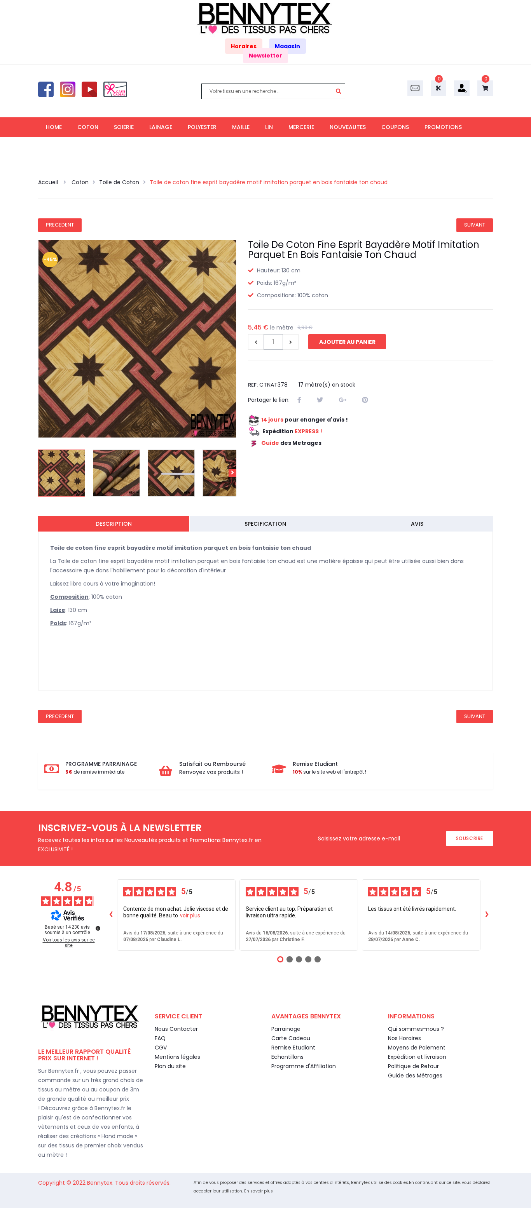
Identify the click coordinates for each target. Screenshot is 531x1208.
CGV (161, 1047)
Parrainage (285, 1029)
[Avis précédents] (110, 915)
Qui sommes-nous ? (416, 1029)
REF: (253, 385)
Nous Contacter (176, 1029)
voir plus (190, 915)
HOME (54, 127)
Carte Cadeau (290, 1038)
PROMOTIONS (443, 127)
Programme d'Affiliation (303, 1066)
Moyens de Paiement (416, 1047)
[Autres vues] (42, 473)
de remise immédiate (94, 772)
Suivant (474, 224)
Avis (417, 524)
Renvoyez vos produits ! (211, 772)
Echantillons (287, 1057)
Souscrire (469, 838)
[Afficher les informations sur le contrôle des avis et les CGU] (98, 928)
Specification (265, 524)
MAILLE (241, 127)
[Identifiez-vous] (462, 88)
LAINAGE (160, 127)
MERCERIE (301, 127)
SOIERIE (124, 127)
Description (114, 524)
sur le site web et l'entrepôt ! (329, 772)
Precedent (60, 224)
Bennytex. (101, 1183)
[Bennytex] (265, 18)
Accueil (48, 182)
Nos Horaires (404, 1038)
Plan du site (170, 1066)
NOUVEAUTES (348, 127)
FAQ (160, 1038)
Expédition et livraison (417, 1057)
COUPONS (395, 127)
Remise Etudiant (293, 1047)
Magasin (287, 46)
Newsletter (265, 55)
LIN (269, 127)
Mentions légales (177, 1057)
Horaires (244, 46)
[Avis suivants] (486, 915)
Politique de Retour (413, 1066)
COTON (87, 127)
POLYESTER (202, 127)
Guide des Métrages (415, 1075)
